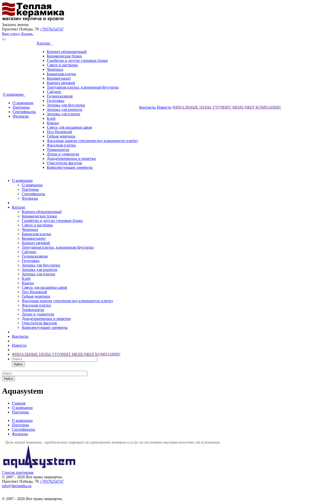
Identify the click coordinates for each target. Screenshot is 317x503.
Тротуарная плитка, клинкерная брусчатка (83, 87)
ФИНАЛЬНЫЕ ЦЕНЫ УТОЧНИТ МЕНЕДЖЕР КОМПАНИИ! (226, 107)
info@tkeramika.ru (16, 486)
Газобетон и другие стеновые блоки (77, 60)
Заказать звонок (15, 25)
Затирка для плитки (63, 114)
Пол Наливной (59, 132)
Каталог (45, 43)
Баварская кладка (61, 74)
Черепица (55, 69)
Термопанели (58, 149)
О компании (14, 94)
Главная (18, 403)
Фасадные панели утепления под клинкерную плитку (92, 141)
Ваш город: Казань (18, 34)
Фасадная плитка (61, 145)
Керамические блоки (64, 56)
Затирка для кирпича (64, 109)
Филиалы (21, 116)
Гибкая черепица (61, 136)
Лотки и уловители (63, 154)
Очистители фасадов (64, 163)
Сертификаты (24, 112)
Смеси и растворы (62, 65)
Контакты (147, 107)
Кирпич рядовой (61, 83)
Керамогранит (59, 78)
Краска (53, 123)
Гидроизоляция (60, 96)
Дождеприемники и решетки (71, 158)
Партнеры (21, 107)
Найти (18, 364)
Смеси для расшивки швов (69, 127)
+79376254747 (52, 29)
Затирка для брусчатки (66, 105)
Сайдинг (54, 92)
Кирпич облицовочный (67, 51)
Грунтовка (55, 100)
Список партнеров (17, 472)
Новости (164, 107)
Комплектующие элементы (70, 167)
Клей (51, 118)
